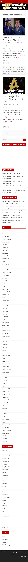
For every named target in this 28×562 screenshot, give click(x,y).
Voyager (4, 525)
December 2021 (6, 264)
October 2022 (5, 236)
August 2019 (5, 339)
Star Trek (18, 67)
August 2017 (5, 402)
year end (9, 73)
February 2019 (6, 355)
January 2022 (5, 261)
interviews (5, 483)
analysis (4, 450)
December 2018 (6, 361)
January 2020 (5, 325)
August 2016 (5, 433)
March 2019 (5, 353)
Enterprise (5, 475)
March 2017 (5, 416)
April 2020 (5, 317)
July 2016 (4, 436)
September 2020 (6, 303)
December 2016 (6, 422)
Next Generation (6, 494)
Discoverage (7, 131)
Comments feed (6, 542)
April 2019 (4, 350)
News (3, 492)
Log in (3, 536)
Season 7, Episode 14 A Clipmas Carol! (11, 173)
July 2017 (4, 405)
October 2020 (5, 300)
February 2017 (6, 419)
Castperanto (5, 461)
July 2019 (4, 342)
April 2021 (4, 286)
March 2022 (5, 256)
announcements (6, 456)
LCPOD (4, 486)
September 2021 (6, 272)
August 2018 (5, 372)
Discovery (13, 131)
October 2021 (5, 270)
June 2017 (4, 408)
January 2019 (5, 358)
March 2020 (5, 319)
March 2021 (5, 289)
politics (4, 500)
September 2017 (6, 400)
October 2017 (5, 397)
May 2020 (5, 314)
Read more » (15, 57)
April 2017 (4, 414)
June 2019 (4, 344)
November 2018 (6, 364)
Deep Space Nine (6, 467)
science (4, 508)
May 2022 (5, 250)
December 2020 (6, 294)
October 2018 (5, 366)
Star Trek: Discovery (19, 69)
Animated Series (6, 453)
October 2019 (5, 333)
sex (3, 511)
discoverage (6, 133)
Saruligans (14, 133)
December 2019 (6, 328)
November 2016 (6, 425)
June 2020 (5, 311)
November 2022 (6, 234)
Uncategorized (5, 522)
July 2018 (4, 375)
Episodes (6, 67)
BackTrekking (5, 458)
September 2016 (6, 430)
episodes (13, 67)
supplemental (5, 517)
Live (3, 489)
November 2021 (6, 267)
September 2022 (6, 239)
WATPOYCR (5, 528)
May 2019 (4, 347)
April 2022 (5, 253)
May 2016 (4, 441)
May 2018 (4, 380)
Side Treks (5, 514)
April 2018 (4, 383)
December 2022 (6, 231)
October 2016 (5, 427)
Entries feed (5, 539)
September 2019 (6, 336)
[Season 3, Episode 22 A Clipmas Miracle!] (14, 27)
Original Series (6, 497)
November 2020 (6, 297)
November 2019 (6, 330)
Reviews (4, 505)
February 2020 (6, 322)
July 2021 (4, 278)
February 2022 (6, 258)
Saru (10, 133)
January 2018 (5, 391)
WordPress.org (6, 545)
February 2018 (6, 389)
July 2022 (4, 245)
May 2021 (4, 283)
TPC (3, 519)
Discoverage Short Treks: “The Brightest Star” (13, 99)
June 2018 (4, 378)
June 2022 (5, 247)
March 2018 (5, 386)
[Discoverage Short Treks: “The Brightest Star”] (14, 86)
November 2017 (6, 394)
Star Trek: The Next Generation (10, 71)
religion (4, 503)
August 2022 (5, 242)
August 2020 (5, 306)
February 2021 (6, 292)
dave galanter (21, 131)
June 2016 (4, 438)
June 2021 (4, 281)
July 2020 (4, 308)
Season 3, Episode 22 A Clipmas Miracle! (13, 38)
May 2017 (4, 411)
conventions (5, 464)
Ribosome (22, 552)
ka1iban (5, 43)
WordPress (23, 558)
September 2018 (6, 369)
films (3, 480)
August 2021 (5, 275)
